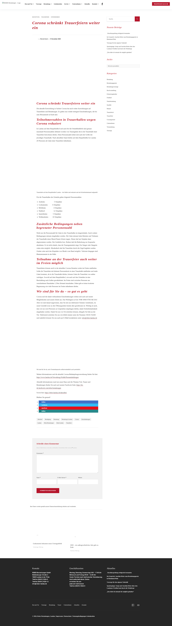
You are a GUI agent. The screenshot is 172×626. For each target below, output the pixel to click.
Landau (39, 423)
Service (66, 4)
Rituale (109, 108)
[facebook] (133, 605)
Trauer (59, 605)
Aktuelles (87, 4)
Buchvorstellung (111, 90)
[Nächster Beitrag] (86, 529)
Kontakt (94, 4)
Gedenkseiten (58, 4)
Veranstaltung (110, 127)
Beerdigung (48, 419)
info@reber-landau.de (89, 318)
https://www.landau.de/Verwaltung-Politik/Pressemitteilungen (58, 377)
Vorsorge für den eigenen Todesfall (117, 43)
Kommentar (40, 453)
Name (38, 477)
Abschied (40, 419)
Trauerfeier (45, 17)
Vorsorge (38, 4)
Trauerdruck (110, 112)
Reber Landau (60, 423)
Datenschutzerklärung (56, 506)
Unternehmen (76, 4)
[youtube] (138, 605)
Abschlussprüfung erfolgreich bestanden (118, 33)
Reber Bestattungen (49, 423)
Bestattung (47, 4)
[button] (42, 402)
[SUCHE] (137, 18)
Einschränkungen (86, 419)
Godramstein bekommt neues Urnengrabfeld (47, 543)
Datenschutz (67, 616)
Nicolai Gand (44, 39)
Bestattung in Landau (67, 419)
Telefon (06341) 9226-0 (40, 579)
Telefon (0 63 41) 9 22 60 (161, 4)
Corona (77, 419)
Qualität (109, 105)
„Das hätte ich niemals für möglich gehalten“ (119, 52)
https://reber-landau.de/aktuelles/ (56, 393)
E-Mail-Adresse (61, 477)
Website (80, 477)
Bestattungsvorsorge (112, 87)
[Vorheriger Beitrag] (48, 528)
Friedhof (109, 97)
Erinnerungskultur (112, 94)
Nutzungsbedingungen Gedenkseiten (83, 616)
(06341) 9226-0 (80, 586)
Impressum (59, 616)
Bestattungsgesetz (112, 83)
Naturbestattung (111, 101)
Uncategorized (111, 119)
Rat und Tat (28, 4)
